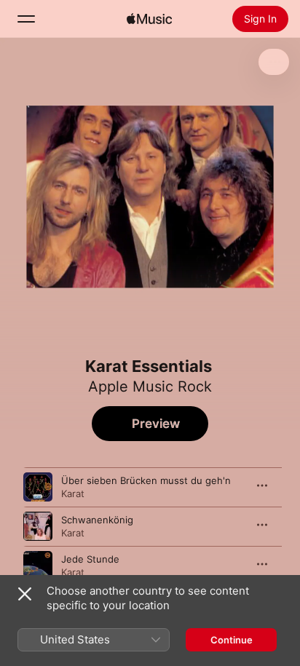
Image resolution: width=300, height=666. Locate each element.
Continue (231, 640)
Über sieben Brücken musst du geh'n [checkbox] (146, 480)
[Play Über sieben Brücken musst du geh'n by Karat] (37, 487)
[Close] (24, 593)
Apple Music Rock (150, 386)
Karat (72, 493)
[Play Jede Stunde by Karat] (37, 565)
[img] (149, 18)
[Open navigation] (26, 19)
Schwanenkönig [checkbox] (97, 520)
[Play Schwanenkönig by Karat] (37, 526)
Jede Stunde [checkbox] (90, 559)
